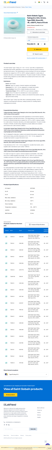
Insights (39, 417)
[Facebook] (4, 425)
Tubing (22, 7)
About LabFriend (40, 407)
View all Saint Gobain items (10, 12)
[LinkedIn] (9, 425)
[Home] (10, 2)
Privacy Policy (11, 447)
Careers (39, 412)
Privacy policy (28, 435)
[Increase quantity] (44, 44)
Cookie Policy (35, 447)
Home (5, 7)
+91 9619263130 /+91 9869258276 (12, 422)
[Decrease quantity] (38, 44)
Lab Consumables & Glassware (14, 7)
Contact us (39, 410)
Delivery (39, 414)
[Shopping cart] (44, 2)
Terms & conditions (15, 435)
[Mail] (6, 425)
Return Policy (6, 435)
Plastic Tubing (28, 7)
